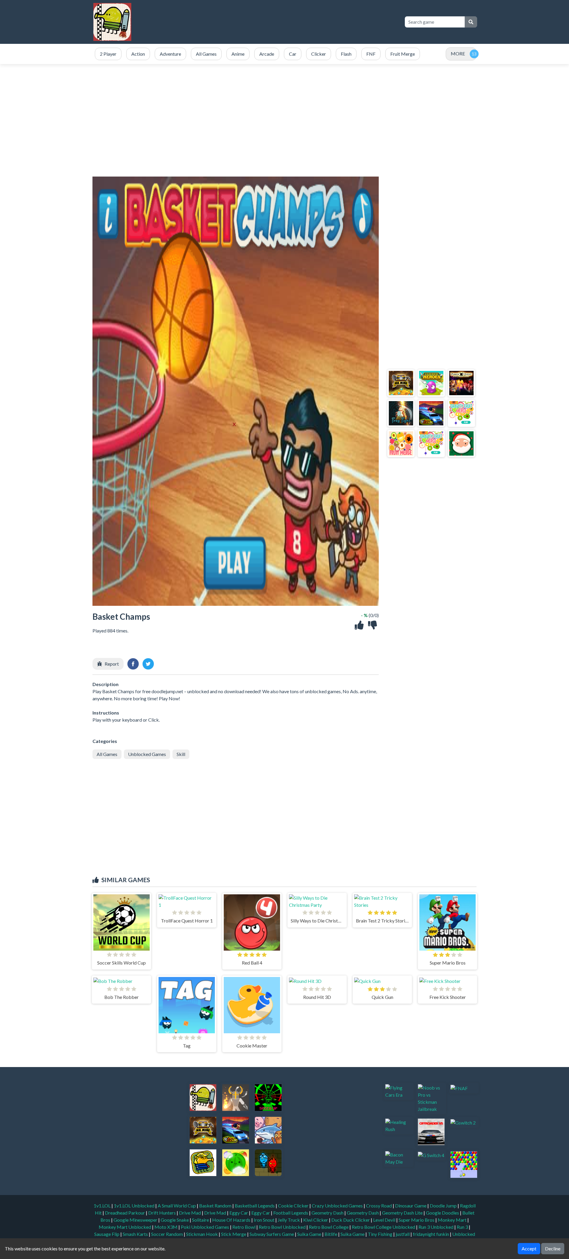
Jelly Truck (289, 1220)
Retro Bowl (244, 1227)
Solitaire (201, 1220)
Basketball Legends (255, 1205)
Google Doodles (443, 1212)
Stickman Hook (202, 1234)
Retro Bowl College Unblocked (384, 1227)
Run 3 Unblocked (436, 1227)
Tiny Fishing (380, 1234)
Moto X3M (166, 1227)
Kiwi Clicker (316, 1220)
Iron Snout (264, 1220)
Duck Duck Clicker (351, 1220)
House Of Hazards (231, 1220)
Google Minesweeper (136, 1220)
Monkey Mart (452, 1220)
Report (112, 664)
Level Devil (384, 1220)
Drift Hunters (162, 1212)
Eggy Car (239, 1212)
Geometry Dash (327, 1212)
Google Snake (175, 1220)
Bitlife (331, 1234)
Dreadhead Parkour (125, 1212)
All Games (107, 754)
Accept (529, 1248)
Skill (181, 754)
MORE (458, 53)
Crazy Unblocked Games (338, 1205)
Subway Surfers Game (272, 1234)
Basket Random (215, 1205)
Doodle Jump (444, 1205)
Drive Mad (190, 1212)
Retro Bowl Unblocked (282, 1227)
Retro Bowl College (329, 1227)
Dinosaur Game (411, 1205)
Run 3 (463, 1227)
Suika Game (309, 1234)
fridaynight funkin (431, 1234)
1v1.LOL (102, 1205)
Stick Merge (234, 1234)
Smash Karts (136, 1234)
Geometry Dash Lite (402, 1212)
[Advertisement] (291, 22)
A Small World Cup (177, 1205)
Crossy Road (379, 1205)
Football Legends (291, 1212)
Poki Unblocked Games (205, 1227)
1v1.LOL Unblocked (134, 1205)
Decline (552, 1248)
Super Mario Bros (417, 1220)
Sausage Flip (107, 1234)
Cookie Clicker (293, 1205)
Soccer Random (167, 1234)
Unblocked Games (147, 754)
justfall (403, 1234)
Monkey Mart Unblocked (125, 1227)
